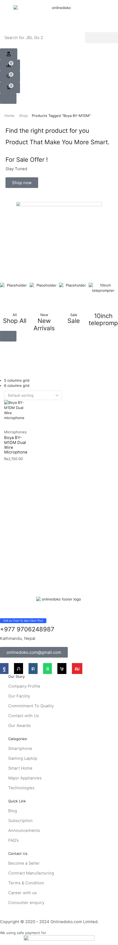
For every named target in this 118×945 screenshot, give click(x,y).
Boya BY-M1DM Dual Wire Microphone (15, 445)
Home (9, 115)
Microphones (15, 432)
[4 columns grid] (5, 365)
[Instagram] (33, 668)
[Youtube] (77, 668)
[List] (5, 370)
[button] (8, 54)
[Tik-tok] (61, 668)
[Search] (101, 37)
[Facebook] (4, 668)
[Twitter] (18, 668)
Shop (23, 115)
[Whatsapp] (47, 668)
